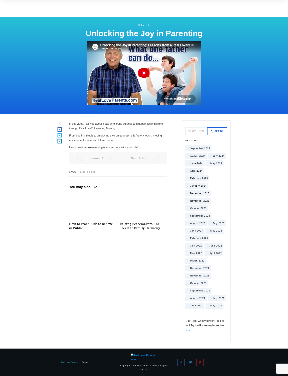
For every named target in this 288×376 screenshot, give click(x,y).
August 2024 (197, 155)
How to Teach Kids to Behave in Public (92, 213)
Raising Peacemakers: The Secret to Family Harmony (143, 213)
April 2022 (216, 253)
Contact (85, 362)
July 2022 (196, 245)
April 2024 (196, 170)
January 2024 (198, 185)
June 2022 (215, 245)
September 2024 (200, 148)
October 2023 (198, 208)
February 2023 (199, 238)
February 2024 (199, 178)
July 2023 (218, 223)
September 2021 (200, 290)
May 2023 (216, 230)
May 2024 (216, 163)
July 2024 (218, 155)
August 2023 (197, 223)
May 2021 (216, 305)
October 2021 (198, 283)
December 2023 (199, 193)
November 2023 (199, 200)
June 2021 (196, 305)
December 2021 (199, 268)
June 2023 (196, 230)
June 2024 (196, 163)
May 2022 (196, 253)
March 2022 (197, 260)
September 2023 (200, 215)
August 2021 (197, 298)
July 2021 (218, 298)
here (188, 330)
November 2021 (199, 275)
